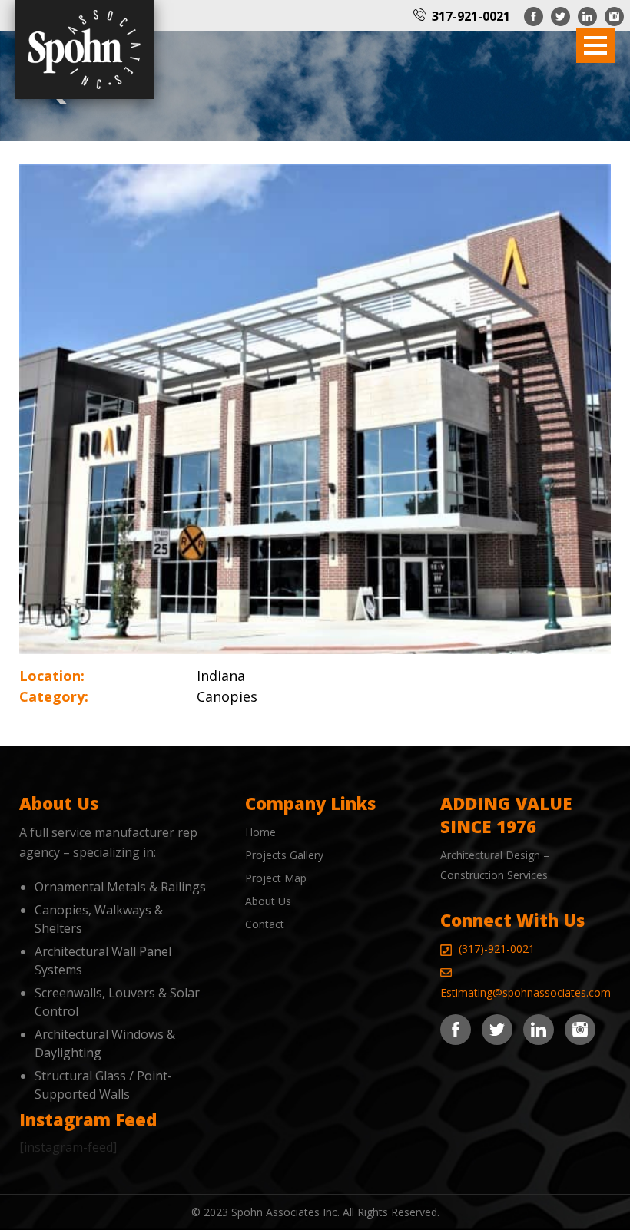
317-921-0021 (471, 16)
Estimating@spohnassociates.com (525, 992)
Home (260, 832)
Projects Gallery (284, 855)
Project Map (276, 878)
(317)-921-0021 (497, 948)
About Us (268, 901)
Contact (264, 924)
